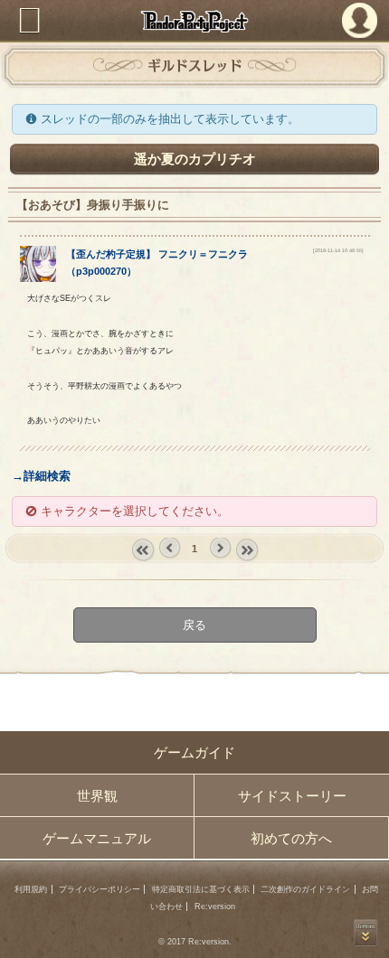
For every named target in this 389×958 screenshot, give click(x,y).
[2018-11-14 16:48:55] (338, 250)
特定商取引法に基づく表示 (201, 889)
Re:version (214, 906)
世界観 (97, 795)
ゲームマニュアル (97, 838)
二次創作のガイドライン (305, 889)
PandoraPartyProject (195, 21)
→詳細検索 (41, 476)
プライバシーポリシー (99, 889)
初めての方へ (291, 838)
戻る (194, 625)
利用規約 (30, 889)
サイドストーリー (292, 795)
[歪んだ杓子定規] (38, 278)
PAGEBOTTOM (365, 932)
